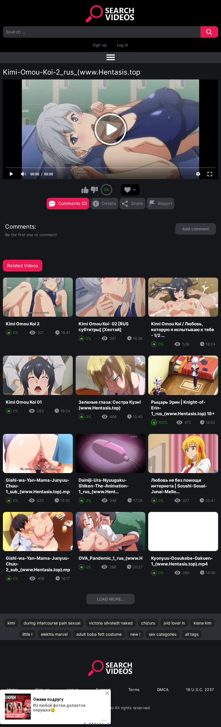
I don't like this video (94, 189)
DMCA (163, 689)
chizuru (148, 622)
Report (165, 203)
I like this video (85, 189)
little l (27, 634)
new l (135, 634)
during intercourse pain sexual (52, 622)
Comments (20, 226)
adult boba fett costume (99, 634)
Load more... (110, 599)
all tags (192, 634)
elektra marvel (54, 634)
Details (109, 203)
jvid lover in (174, 622)
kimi (11, 622)
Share (137, 203)
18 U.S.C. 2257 (200, 689)
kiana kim (203, 622)
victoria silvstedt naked (111, 622)
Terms (134, 689)
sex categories (162, 634)
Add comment (195, 228)
